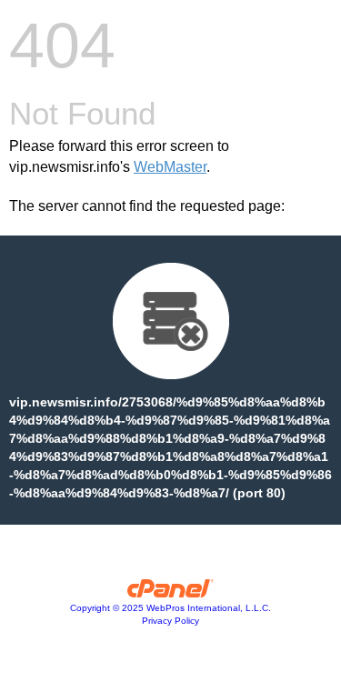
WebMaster (170, 167)
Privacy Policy (170, 621)
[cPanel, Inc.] (170, 593)
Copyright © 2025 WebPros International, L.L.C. (170, 608)
